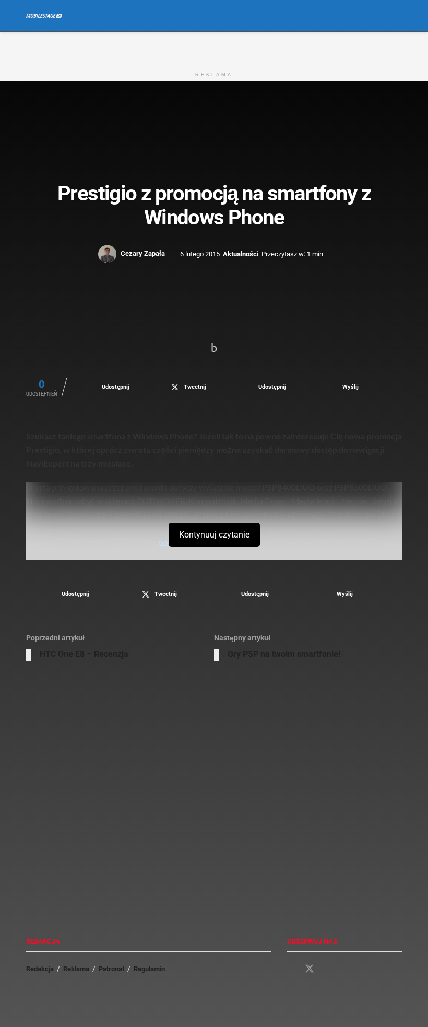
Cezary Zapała (143, 253)
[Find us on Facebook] (290, 969)
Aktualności (240, 253)
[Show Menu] (378, 15)
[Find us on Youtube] (328, 969)
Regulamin (149, 969)
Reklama (76, 969)
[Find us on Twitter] (309, 969)
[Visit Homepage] (44, 16)
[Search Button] (397, 15)
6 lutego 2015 (200, 253)
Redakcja (40, 969)
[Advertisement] (214, 47)
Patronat (111, 969)
